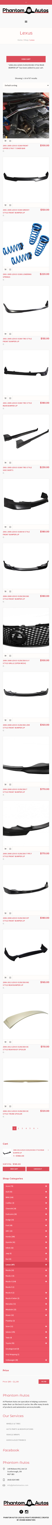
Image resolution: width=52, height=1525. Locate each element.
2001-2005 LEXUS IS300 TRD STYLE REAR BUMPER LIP (17, 404)
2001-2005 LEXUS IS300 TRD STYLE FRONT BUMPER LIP (17, 340)
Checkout (38, 1169)
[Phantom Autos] (26, 10)
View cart (26, 59)
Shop (26, 40)
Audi (9, 1192)
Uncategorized (12, 1349)
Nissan (10, 1315)
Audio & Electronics (16, 1440)
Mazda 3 (11, 1281)
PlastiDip (10, 1321)
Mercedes (11, 1304)
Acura (9, 1186)
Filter (43, 1382)
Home (20, 40)
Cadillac (10, 1203)
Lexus (10, 1265)
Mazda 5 (10, 1287)
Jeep (9, 1253)
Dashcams (11, 1214)
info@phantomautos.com (17, 1485)
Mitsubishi (11, 1309)
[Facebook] (21, 1512)
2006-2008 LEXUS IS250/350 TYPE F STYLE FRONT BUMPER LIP (17, 855)
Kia (8, 1259)
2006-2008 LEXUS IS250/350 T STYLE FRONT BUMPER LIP (15, 790)
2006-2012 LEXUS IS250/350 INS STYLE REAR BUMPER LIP (16, 983)
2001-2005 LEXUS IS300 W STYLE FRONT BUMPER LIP (16, 533)
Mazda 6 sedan (12, 1298)
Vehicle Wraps (13, 1434)
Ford (9, 1225)
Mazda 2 (10, 1276)
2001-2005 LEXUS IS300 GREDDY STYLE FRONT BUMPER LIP (16, 211)
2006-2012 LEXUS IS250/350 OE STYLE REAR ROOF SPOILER (15, 1048)
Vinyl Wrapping (12, 1354)
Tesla (9, 1337)
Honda (10, 1236)
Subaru (10, 1332)
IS (3, 151)
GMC (9, 1231)
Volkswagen (12, 1360)
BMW (9, 1197)
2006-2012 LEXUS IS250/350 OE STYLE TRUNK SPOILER (15, 1112)
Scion (9, 1326)
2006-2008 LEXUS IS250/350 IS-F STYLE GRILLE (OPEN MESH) (16, 661)
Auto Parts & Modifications (19, 1429)
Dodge (10, 1220)
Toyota (10, 1343)
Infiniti (9, 1248)
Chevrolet (11, 1208)
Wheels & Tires (13, 1423)
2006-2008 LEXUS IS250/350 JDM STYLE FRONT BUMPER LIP (16, 726)
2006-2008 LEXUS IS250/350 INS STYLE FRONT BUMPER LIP (16, 597)
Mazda (10, 1270)
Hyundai (10, 1242)
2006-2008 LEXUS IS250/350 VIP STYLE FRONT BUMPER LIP (16, 919)
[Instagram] (27, 1512)
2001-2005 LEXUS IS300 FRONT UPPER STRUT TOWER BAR (15, 147)
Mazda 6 (10, 1293)
